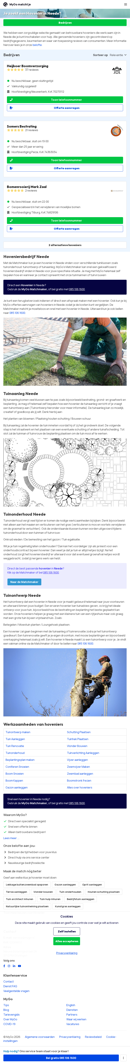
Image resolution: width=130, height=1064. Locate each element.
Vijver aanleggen (77, 760)
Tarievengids (11, 1014)
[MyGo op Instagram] (9, 966)
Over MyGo (10, 1019)
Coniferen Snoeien (17, 767)
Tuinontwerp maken (18, 732)
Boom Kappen (14, 780)
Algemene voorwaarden (40, 1037)
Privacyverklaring (69, 1037)
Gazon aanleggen (17, 787)
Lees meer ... (11, 838)
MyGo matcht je (20, 4)
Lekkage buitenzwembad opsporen (27, 884)
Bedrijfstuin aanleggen (80, 899)
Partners (71, 1014)
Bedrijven (65, 22)
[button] (125, 4)
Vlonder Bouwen (77, 746)
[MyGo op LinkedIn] (14, 966)
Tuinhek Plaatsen (77, 739)
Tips (6, 1005)
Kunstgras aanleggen (68, 906)
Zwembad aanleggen (80, 773)
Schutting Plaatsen (79, 732)
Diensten (72, 1010)
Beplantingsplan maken (20, 760)
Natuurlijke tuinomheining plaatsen (27, 906)
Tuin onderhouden (70, 891)
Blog (6, 1010)
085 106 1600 (77, 289)
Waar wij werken (76, 1019)
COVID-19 (9, 1024)
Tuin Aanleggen (15, 739)
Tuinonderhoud (15, 753)
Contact (8, 981)
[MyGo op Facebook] (4, 966)
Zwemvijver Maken (78, 767)
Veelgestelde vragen (16, 991)
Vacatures (72, 1024)
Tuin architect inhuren (19, 899)
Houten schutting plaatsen (104, 891)
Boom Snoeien (15, 773)
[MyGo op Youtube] (19, 966)
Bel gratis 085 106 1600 (61, 1058)
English (70, 1005)
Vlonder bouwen (43, 891)
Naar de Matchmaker (24, 582)
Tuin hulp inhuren (50, 899)
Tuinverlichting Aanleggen (83, 753)
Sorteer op (100, 55)
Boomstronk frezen (79, 780)
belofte (37, 45)
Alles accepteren (66, 941)
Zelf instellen (67, 931)
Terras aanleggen (16, 891)
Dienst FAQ (10, 986)
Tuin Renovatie (15, 746)
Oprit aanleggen (92, 884)
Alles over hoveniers (79, 787)
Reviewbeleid (93, 1037)
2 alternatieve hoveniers (65, 245)
